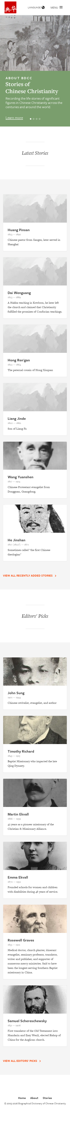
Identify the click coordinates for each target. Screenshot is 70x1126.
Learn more (14, 117)
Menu (54, 7)
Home (22, 1098)
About (34, 1098)
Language (34, 7)
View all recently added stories (28, 575)
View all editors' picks (20, 1061)
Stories (47, 1098)
